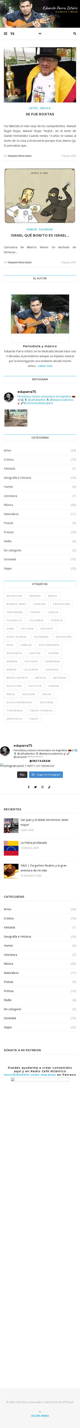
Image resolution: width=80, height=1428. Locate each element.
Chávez (35, 612)
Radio (7, 541)
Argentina (14, 595)
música (41, 677)
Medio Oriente (17, 677)
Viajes (8, 568)
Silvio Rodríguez (20, 702)
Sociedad (46, 229)
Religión (28, 694)
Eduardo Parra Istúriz (20, 155)
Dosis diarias (17, 636)
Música (45, 108)
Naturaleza (11, 514)
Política (35, 685)
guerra (53, 653)
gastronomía (49, 644)
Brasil (53, 595)
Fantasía (9, 468)
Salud (46, 694)
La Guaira (31, 669)
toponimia (15, 710)
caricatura (61, 603)
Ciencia (53, 612)
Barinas (35, 595)
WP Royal (67, 1402)
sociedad (47, 702)
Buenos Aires (16, 603)
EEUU (10, 644)
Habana (12, 661)
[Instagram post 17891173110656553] (16, 424)
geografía (14, 653)
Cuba (10, 628)
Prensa (8, 532)
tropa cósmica (41, 710)
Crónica (9, 459)
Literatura (10, 496)
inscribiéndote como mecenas (30, 1075)
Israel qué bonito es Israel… (40, 235)
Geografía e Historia (17, 478)
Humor (32, 229)
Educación (64, 636)
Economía (41, 636)
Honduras (52, 661)
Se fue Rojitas (40, 114)
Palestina (14, 685)
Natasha (59, 677)
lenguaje (52, 669)
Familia (26, 644)
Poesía (8, 523)
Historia (31, 661)
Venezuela (14, 718)
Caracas (40, 603)
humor (12, 669)
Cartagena (15, 612)
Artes (33, 108)
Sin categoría (12, 550)
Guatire (35, 653)
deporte (47, 628)
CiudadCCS (14, 620)
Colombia (36, 620)
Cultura (27, 628)
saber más (45, 366)
